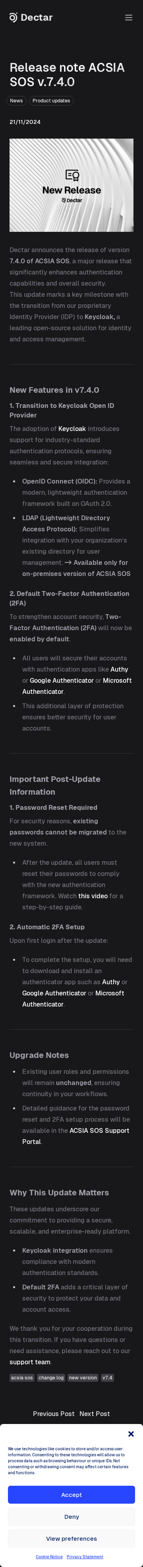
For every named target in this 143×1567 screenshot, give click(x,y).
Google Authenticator (62, 680)
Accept (71, 1494)
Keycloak (72, 429)
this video (93, 896)
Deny (71, 1516)
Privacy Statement (85, 1557)
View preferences (71, 1538)
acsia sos (22, 1378)
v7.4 (107, 1378)
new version (83, 1378)
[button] (131, 1434)
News (16, 101)
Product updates (51, 101)
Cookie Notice (49, 1557)
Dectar (37, 17)
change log (51, 1378)
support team (30, 1362)
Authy (119, 669)
